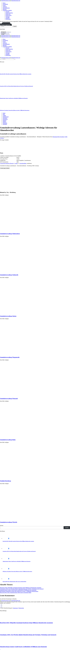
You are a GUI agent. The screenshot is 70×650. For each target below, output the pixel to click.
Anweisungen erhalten (5, 168)
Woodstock (5, 119)
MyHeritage (8, 19)
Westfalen (5, 124)
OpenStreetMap (22, 163)
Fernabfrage (5, 4)
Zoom (4, 113)
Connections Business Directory (7, 163)
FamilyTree (7, 14)
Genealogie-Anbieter (7, 10)
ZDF (4, 114)
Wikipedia (5, 123)
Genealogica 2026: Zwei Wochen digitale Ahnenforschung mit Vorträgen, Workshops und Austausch (16, 86)
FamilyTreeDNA (9, 12)
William (4, 121)
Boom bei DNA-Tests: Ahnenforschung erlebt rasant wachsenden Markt (14, 581)
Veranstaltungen (6, 7)
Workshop (5, 118)
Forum (4, 5)
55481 (66, 136)
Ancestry (7, 11)
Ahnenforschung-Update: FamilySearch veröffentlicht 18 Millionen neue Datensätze (14, 98)
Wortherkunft (5, 116)
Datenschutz (21, 608)
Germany (2, 138)
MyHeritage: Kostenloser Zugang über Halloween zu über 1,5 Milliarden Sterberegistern (14, 110)
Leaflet (16, 163)
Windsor (4, 120)
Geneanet (7, 16)
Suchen (1, 525)
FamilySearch (8, 15)
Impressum (15, 608)
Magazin (4, 9)
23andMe (7, 17)
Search (14, 26)
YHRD (4, 115)
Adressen (5, 6)
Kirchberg (62, 136)
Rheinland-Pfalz (56, 136)
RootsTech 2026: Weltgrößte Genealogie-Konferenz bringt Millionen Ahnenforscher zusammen (18, 541)
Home (4, 3)
